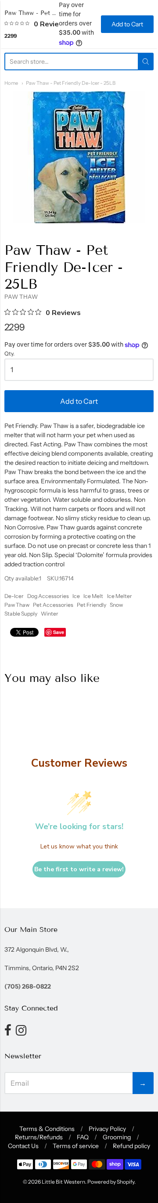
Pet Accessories (53, 605)
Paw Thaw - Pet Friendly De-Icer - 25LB (70, 83)
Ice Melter (119, 596)
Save (58, 632)
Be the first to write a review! (79, 869)
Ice (76, 596)
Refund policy (131, 1146)
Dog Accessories (48, 596)
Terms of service (76, 1146)
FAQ (83, 1137)
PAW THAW (21, 296)
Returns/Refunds (39, 1137)
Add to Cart (79, 401)
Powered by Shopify (110, 1181)
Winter (49, 613)
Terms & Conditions (47, 1129)
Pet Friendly (91, 605)
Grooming (117, 1137)
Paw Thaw (16, 605)
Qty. (9, 354)
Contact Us (23, 1146)
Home (11, 83)
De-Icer (14, 596)
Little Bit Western (63, 1181)
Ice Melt (93, 596)
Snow (116, 605)
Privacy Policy (107, 1129)
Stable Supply (20, 613)
